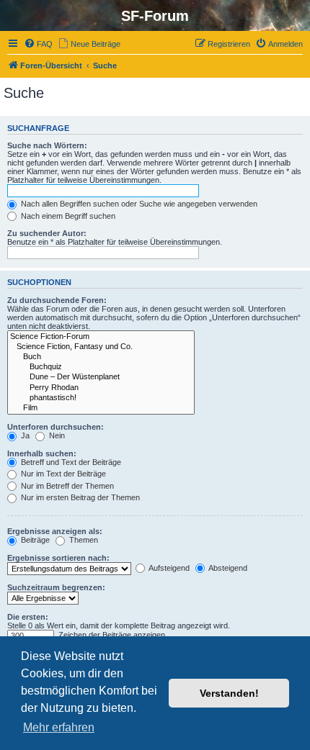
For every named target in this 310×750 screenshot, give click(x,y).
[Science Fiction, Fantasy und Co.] (101, 347)
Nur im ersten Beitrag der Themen (79, 497)
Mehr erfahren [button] (58, 727)
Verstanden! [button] (229, 693)
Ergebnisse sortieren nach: (58, 558)
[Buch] (101, 357)
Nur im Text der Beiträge (62, 473)
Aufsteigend (168, 568)
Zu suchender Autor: (47, 233)
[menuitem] (38, 44)
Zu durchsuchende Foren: (57, 300)
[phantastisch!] (101, 398)
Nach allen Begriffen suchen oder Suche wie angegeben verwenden (138, 203)
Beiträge (34, 540)
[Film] (101, 408)
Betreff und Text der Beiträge (70, 462)
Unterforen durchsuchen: (55, 427)
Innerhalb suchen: (41, 453)
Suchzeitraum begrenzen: (56, 587)
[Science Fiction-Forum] (101, 337)
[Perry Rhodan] (101, 388)
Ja (24, 435)
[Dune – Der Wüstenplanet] (101, 377)
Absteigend (227, 568)
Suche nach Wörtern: (47, 145)
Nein (56, 435)
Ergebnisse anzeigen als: (54, 531)
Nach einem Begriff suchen (67, 216)
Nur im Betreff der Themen (66, 486)
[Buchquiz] (101, 367)
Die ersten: (27, 617)
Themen (82, 540)
